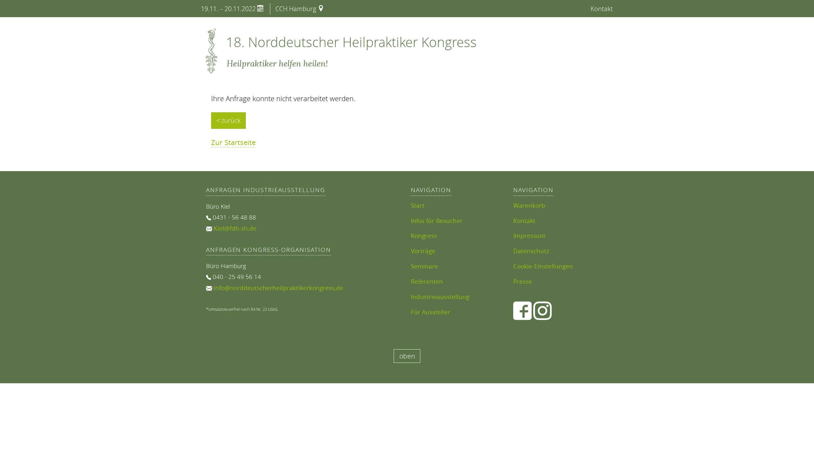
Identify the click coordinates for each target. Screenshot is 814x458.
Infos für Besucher (437, 220)
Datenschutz (531, 250)
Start (417, 205)
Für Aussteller (430, 312)
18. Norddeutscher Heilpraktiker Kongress (351, 42)
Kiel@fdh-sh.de (235, 228)
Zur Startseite (233, 142)
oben (407, 355)
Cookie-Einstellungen (543, 266)
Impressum (529, 235)
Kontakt (601, 8)
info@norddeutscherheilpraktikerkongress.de (278, 287)
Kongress (424, 235)
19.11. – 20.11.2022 (229, 8)
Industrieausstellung (440, 296)
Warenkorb (529, 205)
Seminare (424, 266)
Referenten (427, 281)
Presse (522, 281)
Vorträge (423, 250)
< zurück (228, 120)
